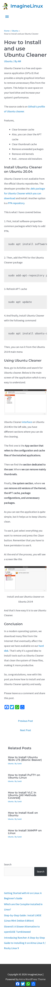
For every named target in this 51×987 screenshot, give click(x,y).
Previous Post (25, 720)
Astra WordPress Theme (32, 979)
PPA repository (16, 203)
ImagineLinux (26, 6)
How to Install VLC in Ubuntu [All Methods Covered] (22, 795)
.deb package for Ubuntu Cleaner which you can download (24, 193)
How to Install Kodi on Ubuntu (23, 814)
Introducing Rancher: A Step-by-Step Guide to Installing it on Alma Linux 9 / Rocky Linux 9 (25, 943)
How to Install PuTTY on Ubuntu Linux (24, 776)
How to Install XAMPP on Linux (25, 832)
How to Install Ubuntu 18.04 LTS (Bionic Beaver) (25, 758)
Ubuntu (8, 61)
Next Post (25, 730)
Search (8, 864)
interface (27, 422)
